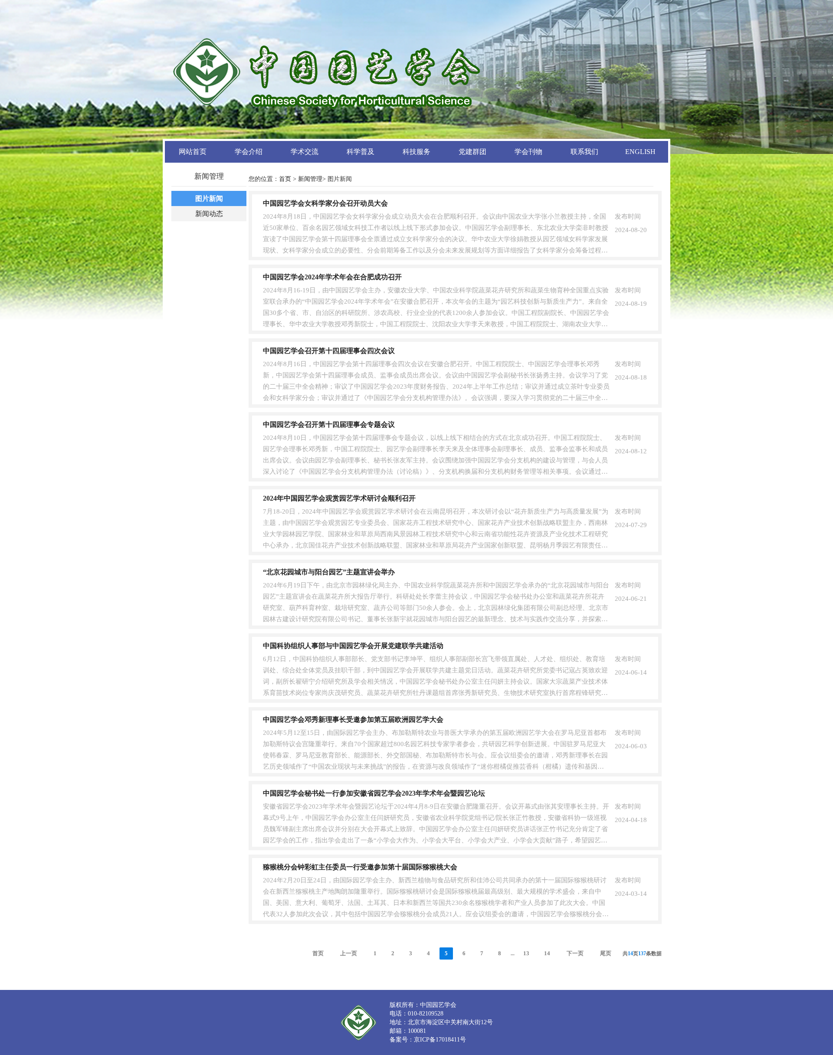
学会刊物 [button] (528, 151)
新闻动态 (209, 213)
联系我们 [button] (584, 151)
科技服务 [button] (416, 151)
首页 (285, 179)
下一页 (575, 953)
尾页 (605, 953)
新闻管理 (310, 179)
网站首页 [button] (193, 151)
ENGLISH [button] (640, 151)
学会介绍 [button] (248, 151)
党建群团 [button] (472, 151)
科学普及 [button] (360, 151)
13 (526, 953)
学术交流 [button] (304, 151)
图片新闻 (209, 198)
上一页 (348, 953)
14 (547, 953)
